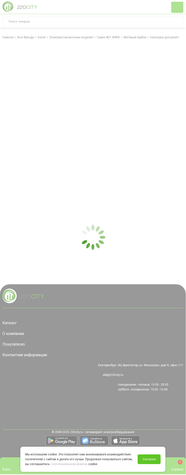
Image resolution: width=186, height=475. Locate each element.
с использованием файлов (69, 464)
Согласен (149, 459)
